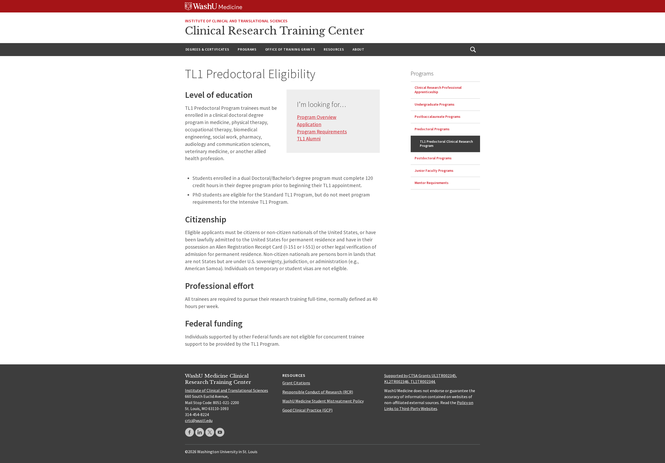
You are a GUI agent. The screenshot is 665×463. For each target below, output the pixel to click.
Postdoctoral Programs (433, 158)
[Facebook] (189, 432)
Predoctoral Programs (432, 129)
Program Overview (316, 117)
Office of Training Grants (290, 49)
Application (309, 124)
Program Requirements (322, 131)
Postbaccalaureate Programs (437, 116)
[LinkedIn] (199, 432)
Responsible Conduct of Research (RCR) (317, 391)
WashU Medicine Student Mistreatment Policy (323, 401)
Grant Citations (296, 382)
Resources (334, 49)
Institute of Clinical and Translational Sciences (236, 20)
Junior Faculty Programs (434, 170)
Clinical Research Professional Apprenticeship (438, 89)
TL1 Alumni (309, 138)
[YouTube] (219, 432)
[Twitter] (209, 432)
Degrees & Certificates (207, 49)
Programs (247, 49)
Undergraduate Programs (434, 104)
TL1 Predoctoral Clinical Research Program (446, 143)
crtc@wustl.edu (198, 420)
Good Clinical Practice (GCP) (307, 410)
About (358, 49)
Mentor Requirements (431, 183)
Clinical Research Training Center (274, 30)
